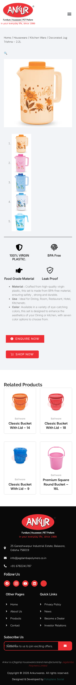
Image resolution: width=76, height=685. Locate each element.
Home (7, 37)
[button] (69, 14)
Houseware (20, 37)
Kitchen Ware (38, 37)
